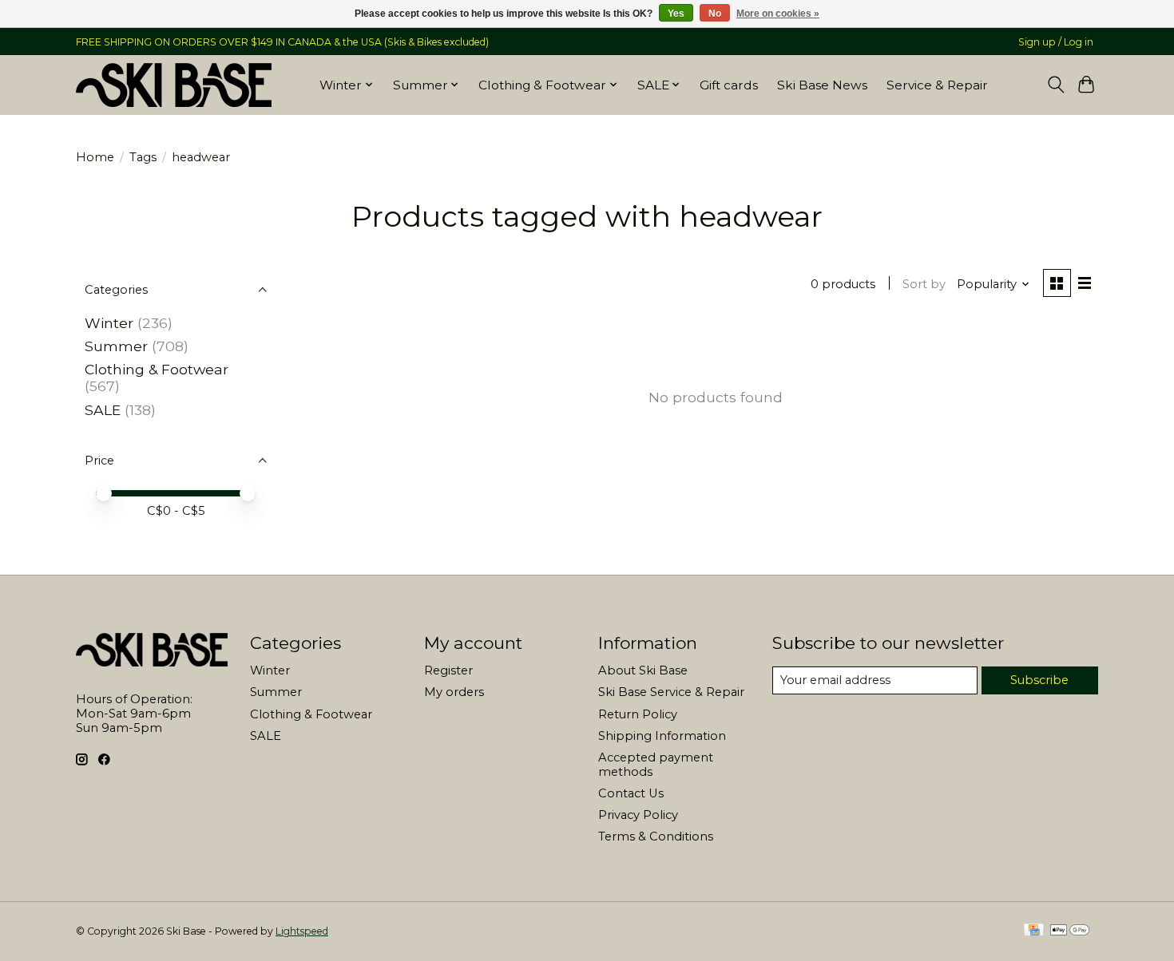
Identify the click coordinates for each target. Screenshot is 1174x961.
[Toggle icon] (1055, 84)
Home (95, 157)
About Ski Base (643, 670)
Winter (109, 322)
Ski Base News (822, 85)
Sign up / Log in (1055, 42)
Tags (143, 157)
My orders (454, 692)
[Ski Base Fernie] (174, 85)
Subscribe (1039, 680)
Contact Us (631, 793)
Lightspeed (302, 931)
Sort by (924, 284)
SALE (103, 409)
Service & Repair (937, 85)
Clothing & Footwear (156, 369)
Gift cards (729, 85)
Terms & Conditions (655, 836)
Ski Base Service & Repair (671, 692)
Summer (116, 346)
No (714, 13)
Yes (676, 13)
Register (448, 670)
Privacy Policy (638, 815)
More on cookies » (777, 13)
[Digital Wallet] (1069, 931)
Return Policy (637, 714)
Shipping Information (662, 736)
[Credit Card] (1034, 931)
